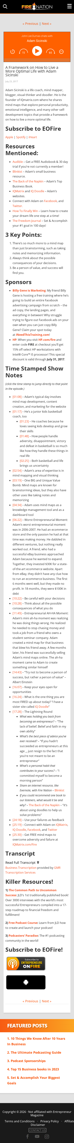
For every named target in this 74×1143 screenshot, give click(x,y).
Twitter (52, 830)
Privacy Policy (49, 1121)
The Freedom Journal (27, 221)
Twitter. (18, 206)
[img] (12, 52)
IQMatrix (18, 191)
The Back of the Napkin (28, 181)
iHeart (33, 137)
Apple (9, 137)
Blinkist (17, 172)
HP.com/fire (47, 340)
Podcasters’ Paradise (23, 936)
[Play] (37, 50)
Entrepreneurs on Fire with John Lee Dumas (37, 6)
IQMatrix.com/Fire (25, 844)
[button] (4, 6)
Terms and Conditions (20, 1121)
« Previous (30, 23)
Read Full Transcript (20, 862)
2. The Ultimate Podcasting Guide (34, 1052)
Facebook (50, 201)
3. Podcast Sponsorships (26, 1061)
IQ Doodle (37, 191)
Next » (46, 23)
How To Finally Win (25, 211)
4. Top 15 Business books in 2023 (33, 1069)
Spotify (21, 137)
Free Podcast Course (23, 923)
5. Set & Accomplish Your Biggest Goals (33, 1080)
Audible (18, 162)
